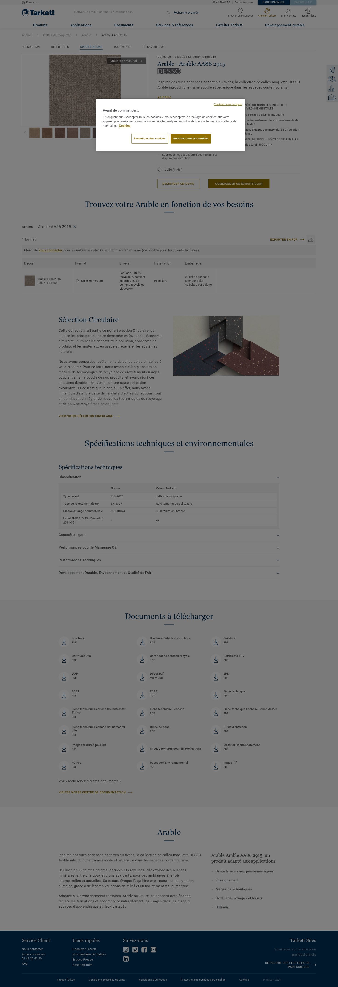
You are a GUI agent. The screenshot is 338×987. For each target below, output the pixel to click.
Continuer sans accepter (228, 104)
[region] (170, 125)
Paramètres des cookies (150, 138)
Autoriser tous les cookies (190, 138)
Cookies (124, 125)
